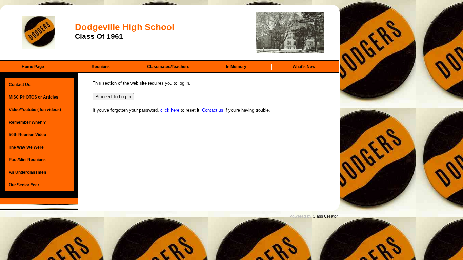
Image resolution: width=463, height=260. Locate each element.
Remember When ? (27, 122)
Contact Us (20, 84)
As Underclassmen (27, 172)
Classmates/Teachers (168, 66)
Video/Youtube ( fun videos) (35, 109)
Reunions (101, 66)
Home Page (33, 66)
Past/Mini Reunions (27, 159)
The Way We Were (26, 147)
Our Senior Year (24, 184)
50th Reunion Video (27, 134)
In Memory (236, 66)
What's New (304, 66)
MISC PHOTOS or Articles (33, 97)
